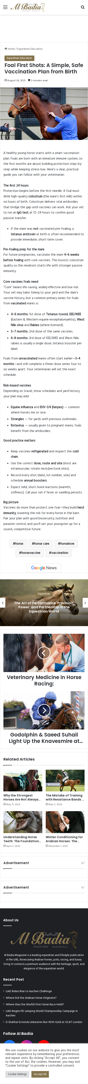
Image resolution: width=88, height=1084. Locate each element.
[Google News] (44, 568)
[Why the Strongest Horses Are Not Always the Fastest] (22, 781)
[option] (44, 602)
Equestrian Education (30, 49)
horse (19, 544)
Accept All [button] (40, 1074)
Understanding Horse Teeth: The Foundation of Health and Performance (21, 843)
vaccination (59, 553)
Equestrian (44, 594)
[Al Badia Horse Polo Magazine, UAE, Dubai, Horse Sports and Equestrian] (28, 7)
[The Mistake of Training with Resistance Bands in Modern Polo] (65, 781)
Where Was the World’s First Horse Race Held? (35, 1004)
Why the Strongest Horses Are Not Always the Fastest (20, 799)
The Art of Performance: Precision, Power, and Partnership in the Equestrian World (44, 607)
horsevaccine (31, 553)
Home (11, 49)
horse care (41, 544)
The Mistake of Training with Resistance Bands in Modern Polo (65, 799)
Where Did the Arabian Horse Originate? (31, 998)
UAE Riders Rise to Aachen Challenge (29, 991)
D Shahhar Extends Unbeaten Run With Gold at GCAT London (44, 1022)
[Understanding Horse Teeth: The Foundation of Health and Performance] (22, 822)
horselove (67, 544)
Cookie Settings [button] (17, 1074)
